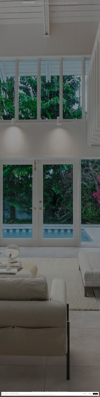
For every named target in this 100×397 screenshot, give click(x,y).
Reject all (84, 393)
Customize (90, 393)
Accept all (95, 393)
